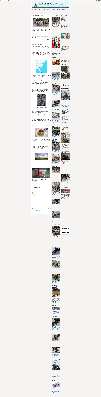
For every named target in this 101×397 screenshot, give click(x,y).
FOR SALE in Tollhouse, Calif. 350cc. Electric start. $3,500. (55, 79)
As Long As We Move (65, 123)
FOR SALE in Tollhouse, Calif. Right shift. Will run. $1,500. (56, 121)
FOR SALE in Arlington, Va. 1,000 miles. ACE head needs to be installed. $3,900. (56, 206)
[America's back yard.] (41, 159)
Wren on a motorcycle (64, 106)
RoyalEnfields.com (50, 4)
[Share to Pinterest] (36, 180)
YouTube (68, 183)
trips (36, 181)
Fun (51, 9)
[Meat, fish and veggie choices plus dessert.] (41, 136)
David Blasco (65, 20)
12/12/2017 (39, 187)
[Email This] (33, 180)
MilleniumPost (54, 30)
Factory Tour (59, 9)
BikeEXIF (63, 115)
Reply (34, 190)
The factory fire (66, 85)
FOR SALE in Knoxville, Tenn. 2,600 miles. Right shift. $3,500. (55, 312)
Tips (39, 9)
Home (32, 9)
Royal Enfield (55, 54)
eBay (55, 194)
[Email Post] (32, 180)
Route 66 (55, 52)
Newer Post (33, 208)
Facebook (62, 148)
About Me (63, 9)
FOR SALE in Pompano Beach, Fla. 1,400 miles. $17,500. (55, 355)
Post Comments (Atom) (39, 210)
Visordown (53, 243)
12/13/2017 (37, 192)
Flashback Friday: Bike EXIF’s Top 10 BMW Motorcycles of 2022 (65, 116)
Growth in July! (67, 111)
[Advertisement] (50, 12)
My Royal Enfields (65, 110)
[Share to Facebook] (35, 180)
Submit (65, 232)
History (36, 9)
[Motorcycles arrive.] (41, 26)
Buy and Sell (43, 9)
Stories (48, 9)
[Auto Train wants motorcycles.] (41, 106)
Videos (54, 9)
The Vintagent (64, 122)
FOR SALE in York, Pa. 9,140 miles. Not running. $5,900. (55, 220)
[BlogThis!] (34, 180)
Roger (34, 192)
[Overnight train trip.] (41, 72)
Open (58, 68)
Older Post (49, 208)
